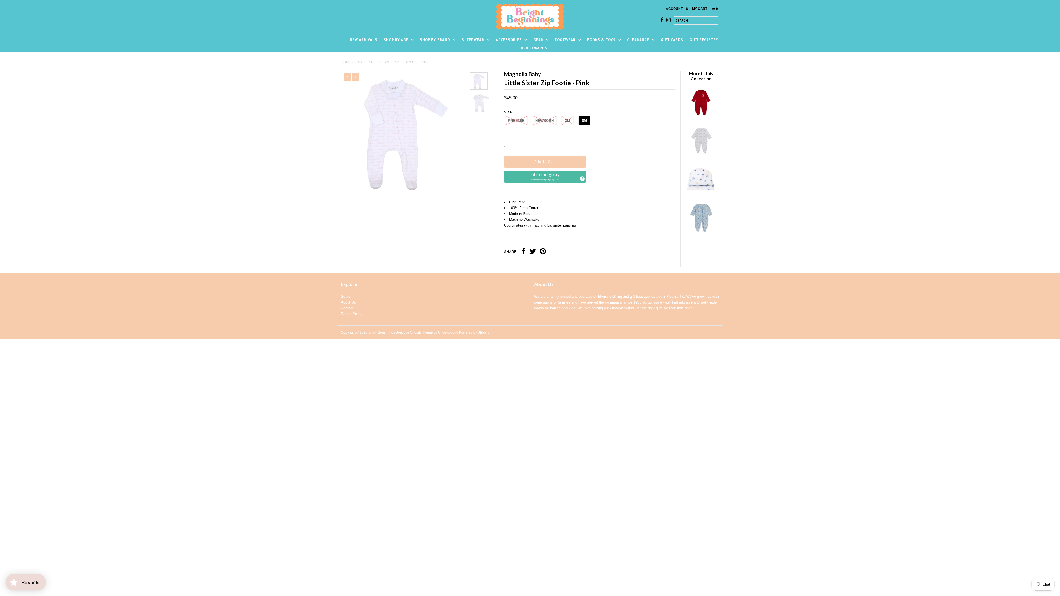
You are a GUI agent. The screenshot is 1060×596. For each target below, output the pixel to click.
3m (567, 121)
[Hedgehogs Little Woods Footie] (700, 155)
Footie (361, 62)
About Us (348, 302)
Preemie (516, 121)
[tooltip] (582, 178)
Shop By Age (396, 40)
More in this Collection (701, 76)
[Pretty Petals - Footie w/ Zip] (700, 232)
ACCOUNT (674, 9)
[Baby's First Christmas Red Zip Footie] (700, 116)
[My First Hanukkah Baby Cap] (700, 193)
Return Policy (351, 314)
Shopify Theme (421, 332)
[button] (545, 177)
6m (584, 121)
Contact (347, 308)
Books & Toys (601, 40)
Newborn (544, 121)
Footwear (565, 40)
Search (346, 296)
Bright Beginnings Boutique (388, 332)
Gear (538, 40)
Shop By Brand (435, 40)
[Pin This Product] (543, 252)
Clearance (638, 40)
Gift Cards (672, 40)
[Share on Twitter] (532, 252)
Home (346, 62)
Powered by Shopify (474, 332)
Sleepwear (473, 40)
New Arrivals (363, 40)
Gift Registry (704, 40)
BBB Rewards (534, 48)
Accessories (509, 40)
